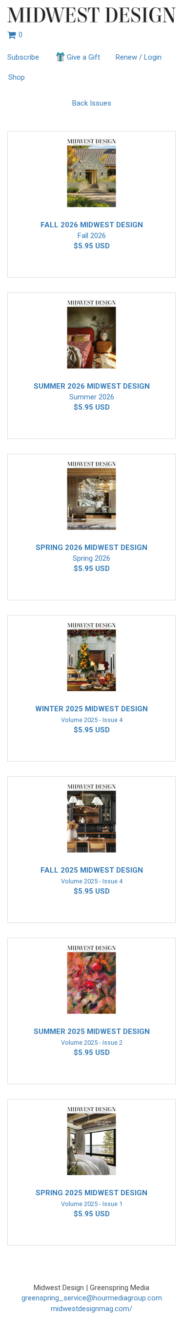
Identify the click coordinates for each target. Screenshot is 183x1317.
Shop (16, 77)
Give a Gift (83, 57)
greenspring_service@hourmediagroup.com (91, 1298)
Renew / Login (139, 57)
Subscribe (23, 57)
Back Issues (91, 103)
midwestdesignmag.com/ (91, 1308)
